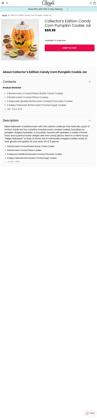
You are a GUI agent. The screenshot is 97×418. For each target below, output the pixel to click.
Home (4, 15)
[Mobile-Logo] (48, 3)
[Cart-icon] (94, 3)
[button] (48, 9)
